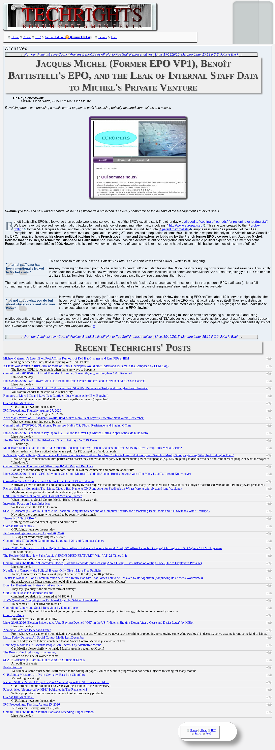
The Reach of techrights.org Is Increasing (29, 652)
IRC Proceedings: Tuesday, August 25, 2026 (31, 704)
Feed (114, 37)
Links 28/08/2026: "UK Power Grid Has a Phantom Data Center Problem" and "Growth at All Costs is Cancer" (74, 380)
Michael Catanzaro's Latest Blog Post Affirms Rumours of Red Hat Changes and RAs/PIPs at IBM (66, 358)
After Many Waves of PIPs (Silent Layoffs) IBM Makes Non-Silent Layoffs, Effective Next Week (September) (73, 418)
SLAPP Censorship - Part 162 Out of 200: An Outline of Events (44, 659)
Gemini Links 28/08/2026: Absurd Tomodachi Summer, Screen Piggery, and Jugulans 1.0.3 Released (67, 373)
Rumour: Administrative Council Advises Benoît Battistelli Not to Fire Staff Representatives (88, 54)
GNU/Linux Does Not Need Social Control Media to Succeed (42, 496)
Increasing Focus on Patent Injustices (26, 503)
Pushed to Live (12, 667)
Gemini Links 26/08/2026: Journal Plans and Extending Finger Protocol (48, 712)
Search (102, 37)
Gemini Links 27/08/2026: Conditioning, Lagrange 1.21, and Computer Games (53, 540)
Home (15, 37)
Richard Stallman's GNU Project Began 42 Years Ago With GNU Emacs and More (56, 682)
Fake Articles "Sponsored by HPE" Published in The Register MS (45, 689)
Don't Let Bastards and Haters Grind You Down (33, 585)
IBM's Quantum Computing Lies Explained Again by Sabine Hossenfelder (50, 600)
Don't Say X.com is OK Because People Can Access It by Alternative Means (52, 645)
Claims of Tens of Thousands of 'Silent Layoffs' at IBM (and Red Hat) (48, 466)
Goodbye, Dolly (13, 615)
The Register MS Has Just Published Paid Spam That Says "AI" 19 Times (50, 440)
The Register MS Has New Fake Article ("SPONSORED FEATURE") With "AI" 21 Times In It (65, 555)
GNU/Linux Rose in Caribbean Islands (28, 592)
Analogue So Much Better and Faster (27, 630)
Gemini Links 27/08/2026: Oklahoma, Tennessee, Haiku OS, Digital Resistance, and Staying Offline (67, 425)
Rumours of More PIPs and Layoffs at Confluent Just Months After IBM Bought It (55, 395)
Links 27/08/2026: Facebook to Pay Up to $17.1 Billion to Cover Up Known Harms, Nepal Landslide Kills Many (75, 433)
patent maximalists (175, 229)
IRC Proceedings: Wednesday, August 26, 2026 (33, 533)
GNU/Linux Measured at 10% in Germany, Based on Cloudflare (44, 674)
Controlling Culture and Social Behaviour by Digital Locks (40, 607)
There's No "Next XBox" (19, 518)
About (27, 37)
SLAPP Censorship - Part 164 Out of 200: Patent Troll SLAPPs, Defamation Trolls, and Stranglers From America (75, 388)
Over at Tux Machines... (18, 403)
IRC (38, 37)
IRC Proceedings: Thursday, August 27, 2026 (32, 410)
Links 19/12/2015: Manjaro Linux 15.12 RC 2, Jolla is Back (196, 54)
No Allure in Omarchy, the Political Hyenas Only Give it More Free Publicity (52, 570)
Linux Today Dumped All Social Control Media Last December (43, 637)
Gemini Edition (54, 37)
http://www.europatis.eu (185, 225)
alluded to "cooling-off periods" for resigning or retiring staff (225, 221)
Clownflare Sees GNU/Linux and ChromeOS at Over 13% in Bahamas (48, 481)
